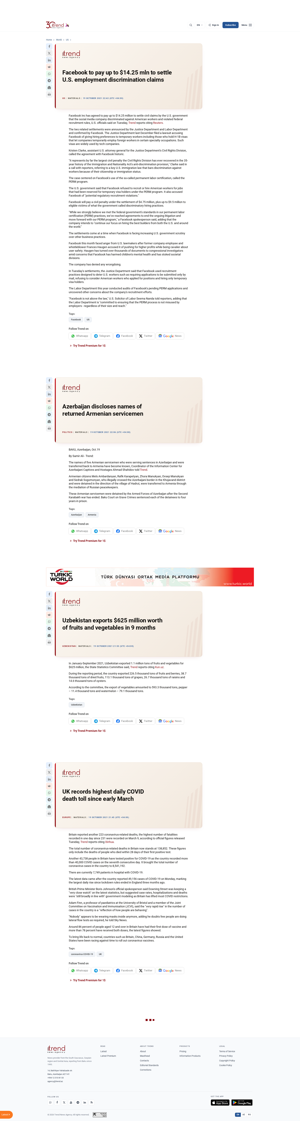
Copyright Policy (227, 1060)
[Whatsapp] (50, 1102)
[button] (49, 46)
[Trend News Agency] (56, 1049)
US (88, 319)
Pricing (183, 1051)
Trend (132, 122)
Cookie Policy (225, 1065)
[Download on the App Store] (220, 1102)
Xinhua (109, 842)
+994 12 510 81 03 (56, 1078)
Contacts (144, 1060)
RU (249, 1114)
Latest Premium (108, 1056)
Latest (103, 1051)
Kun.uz (159, 667)
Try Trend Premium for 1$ (89, 345)
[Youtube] (71, 1102)
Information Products (190, 1056)
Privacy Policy (226, 1056)
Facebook (76, 319)
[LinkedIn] (85, 1102)
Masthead (145, 1056)
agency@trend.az (55, 1081)
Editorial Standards (149, 1065)
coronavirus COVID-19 (82, 954)
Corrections (145, 1070)
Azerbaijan (76, 514)
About (143, 1051)
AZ (243, 1114)
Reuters (158, 122)
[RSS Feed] (91, 1102)
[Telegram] (78, 1102)
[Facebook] (57, 1102)
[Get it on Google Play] (241, 1102)
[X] (64, 1102)
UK (100, 954)
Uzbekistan (76, 704)
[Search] (191, 25)
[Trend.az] (57, 25)
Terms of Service (227, 1051)
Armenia (92, 514)
